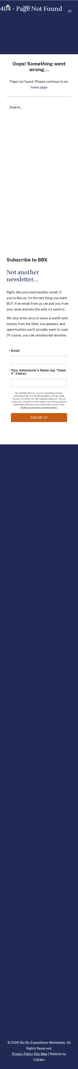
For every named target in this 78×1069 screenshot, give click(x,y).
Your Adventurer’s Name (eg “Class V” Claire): (38, 372)
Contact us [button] (39, 225)
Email (15, 350)
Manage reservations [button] (24, 1002)
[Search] (39, 107)
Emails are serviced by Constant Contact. (39, 407)
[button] (69, 11)
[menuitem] (39, 499)
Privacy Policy (22, 1054)
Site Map (40, 1054)
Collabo (39, 1060)
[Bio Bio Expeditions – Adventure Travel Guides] (25, 11)
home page (39, 87)
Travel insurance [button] (21, 1021)
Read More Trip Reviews (39, 135)
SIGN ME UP (39, 417)
